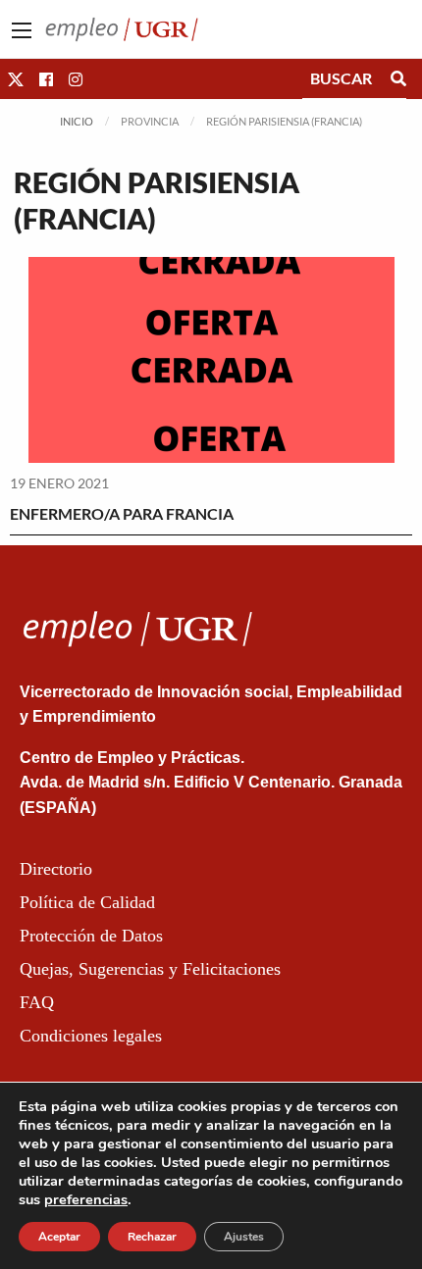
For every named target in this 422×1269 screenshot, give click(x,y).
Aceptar (59, 1236)
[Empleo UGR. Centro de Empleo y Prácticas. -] (121, 27)
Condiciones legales (91, 1035)
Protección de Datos (91, 935)
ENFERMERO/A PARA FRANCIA (122, 513)
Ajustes (244, 1236)
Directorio (56, 869)
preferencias (86, 1199)
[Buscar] (398, 78)
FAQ (37, 1002)
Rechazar (152, 1236)
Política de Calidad (87, 902)
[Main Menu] (21, 30)
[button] (15, 79)
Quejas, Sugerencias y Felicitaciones (150, 969)
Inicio (76, 121)
